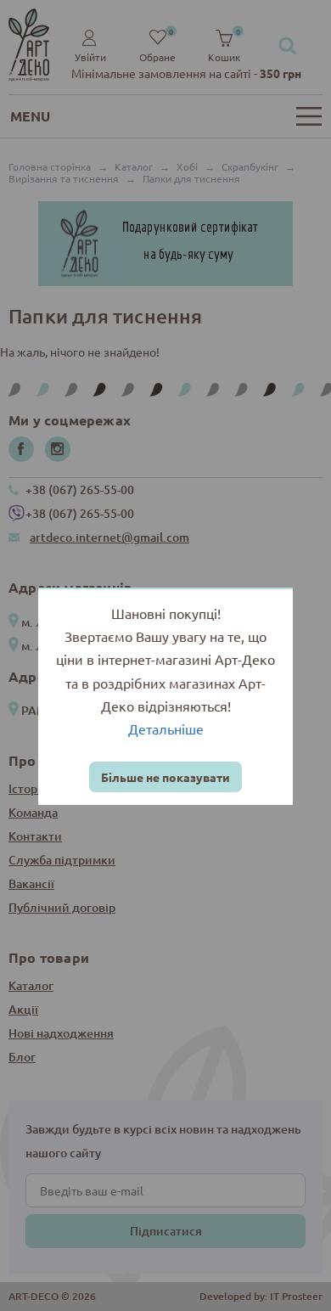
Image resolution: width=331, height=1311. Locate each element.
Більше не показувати (165, 777)
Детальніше (166, 728)
